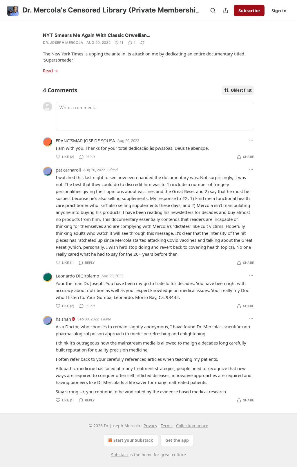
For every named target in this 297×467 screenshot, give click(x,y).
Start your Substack (133, 440)
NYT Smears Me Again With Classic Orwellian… (97, 35)
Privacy (150, 425)
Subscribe (249, 10)
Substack (119, 454)
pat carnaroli (68, 170)
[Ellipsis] (251, 140)
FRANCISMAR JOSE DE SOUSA (85, 140)
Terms (167, 425)
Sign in (279, 10)
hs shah (63, 319)
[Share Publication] (225, 10)
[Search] (213, 10)
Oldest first (241, 90)
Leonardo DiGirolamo (77, 276)
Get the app (177, 440)
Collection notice (192, 425)
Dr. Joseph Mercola (63, 42)
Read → (50, 70)
